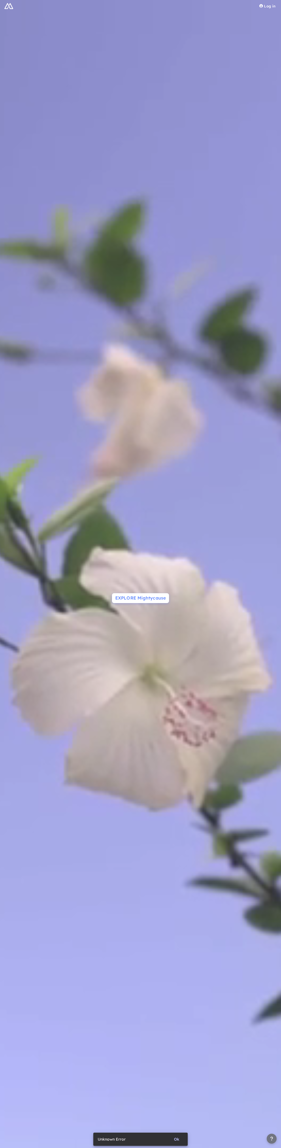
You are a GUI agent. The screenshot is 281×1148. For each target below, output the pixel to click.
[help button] (272, 1139)
